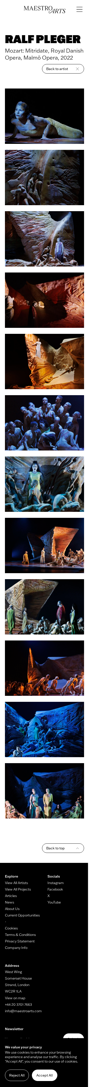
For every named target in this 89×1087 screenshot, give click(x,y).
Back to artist (57, 69)
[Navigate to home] (45, 9)
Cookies (11, 928)
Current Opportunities (22, 915)
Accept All (44, 1075)
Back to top (55, 848)
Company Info (16, 947)
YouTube (54, 902)
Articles (11, 896)
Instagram (55, 883)
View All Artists (16, 883)
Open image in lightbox (44, 116)
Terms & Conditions (20, 934)
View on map (15, 998)
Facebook (55, 889)
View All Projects (18, 889)
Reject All (17, 1075)
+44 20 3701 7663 (18, 1004)
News (9, 902)
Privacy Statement (20, 941)
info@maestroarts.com (23, 1011)
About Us (12, 908)
